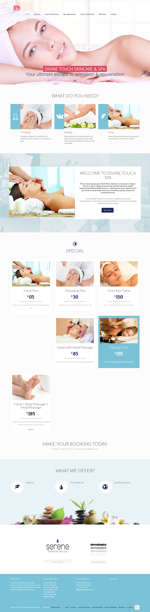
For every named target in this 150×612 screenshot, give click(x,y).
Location (130, 607)
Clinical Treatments (111, 607)
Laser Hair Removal (84, 607)
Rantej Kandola (55, 607)
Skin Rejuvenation (97, 607)
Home (67, 607)
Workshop (121, 607)
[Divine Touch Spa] (17, 7)
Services (73, 607)
